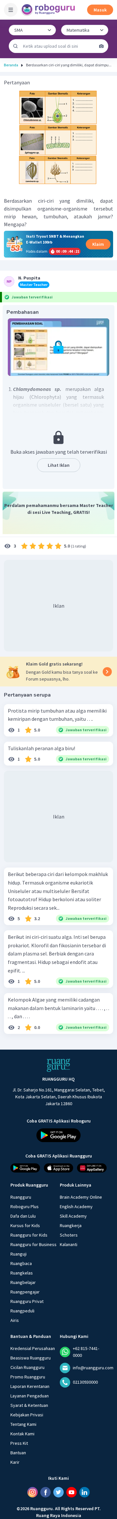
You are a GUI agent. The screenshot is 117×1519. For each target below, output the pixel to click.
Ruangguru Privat (27, 1301)
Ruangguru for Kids (28, 1235)
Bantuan (18, 1453)
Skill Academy (73, 1216)
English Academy (76, 1206)
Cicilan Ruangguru (27, 1367)
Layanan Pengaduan (29, 1396)
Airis (14, 1320)
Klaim (98, 244)
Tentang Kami (23, 1424)
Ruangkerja (71, 1225)
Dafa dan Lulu (23, 1216)
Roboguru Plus (24, 1206)
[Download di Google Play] (58, 1135)
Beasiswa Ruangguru (30, 1358)
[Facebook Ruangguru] (45, 1492)
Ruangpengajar (25, 1292)
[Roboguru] (48, 10)
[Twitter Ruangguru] (58, 1492)
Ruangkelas (21, 1273)
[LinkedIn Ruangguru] (84, 1492)
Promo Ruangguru (27, 1377)
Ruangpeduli (22, 1311)
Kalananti (68, 1244)
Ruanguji (18, 1254)
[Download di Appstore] (58, 1168)
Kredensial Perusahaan (32, 1348)
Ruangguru (20, 1197)
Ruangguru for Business (33, 1244)
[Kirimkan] (15, 46)
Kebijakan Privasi (26, 1415)
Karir (15, 1462)
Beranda (11, 64)
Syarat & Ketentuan (29, 1405)
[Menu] (11, 10)
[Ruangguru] (58, 1065)
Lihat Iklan (59, 465)
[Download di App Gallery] (92, 1168)
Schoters (69, 1235)
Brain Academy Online (81, 1197)
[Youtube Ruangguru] (71, 1492)
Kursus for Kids (25, 1225)
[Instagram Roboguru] (32, 1492)
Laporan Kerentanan (29, 1386)
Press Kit (19, 1443)
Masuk (100, 10)
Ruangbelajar (23, 1282)
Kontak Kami (22, 1434)
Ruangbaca (21, 1263)
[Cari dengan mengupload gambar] (101, 46)
